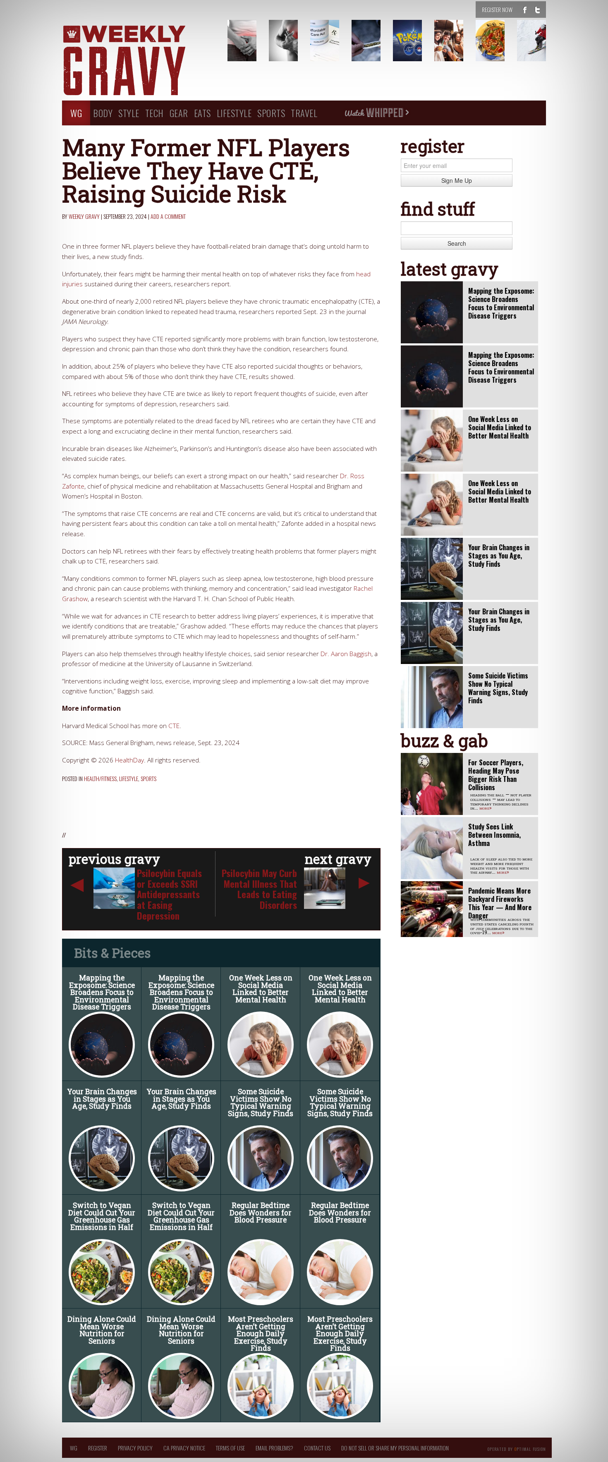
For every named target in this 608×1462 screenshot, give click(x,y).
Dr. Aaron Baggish (346, 654)
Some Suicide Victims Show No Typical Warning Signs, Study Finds (260, 1102)
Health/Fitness (100, 778)
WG (76, 113)
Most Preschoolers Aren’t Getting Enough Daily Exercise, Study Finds (260, 1333)
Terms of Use (230, 1447)
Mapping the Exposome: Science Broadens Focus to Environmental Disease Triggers (102, 992)
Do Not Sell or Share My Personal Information (395, 1447)
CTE (174, 725)
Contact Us (317, 1447)
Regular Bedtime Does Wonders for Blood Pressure (261, 1213)
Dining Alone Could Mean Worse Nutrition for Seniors (101, 1330)
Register (97, 1447)
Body (103, 113)
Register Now (497, 9)
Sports (271, 113)
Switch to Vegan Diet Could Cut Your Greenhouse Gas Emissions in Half (101, 1216)
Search (457, 243)
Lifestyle (234, 113)
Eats (202, 113)
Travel (304, 113)
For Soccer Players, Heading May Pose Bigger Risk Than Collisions (495, 774)
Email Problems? (274, 1447)
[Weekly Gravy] (138, 61)
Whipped (376, 113)
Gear (179, 113)
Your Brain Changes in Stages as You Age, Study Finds (102, 1099)
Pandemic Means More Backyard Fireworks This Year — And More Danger (499, 903)
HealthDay (129, 760)
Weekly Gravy (84, 216)
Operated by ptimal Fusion (517, 1448)
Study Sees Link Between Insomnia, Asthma (494, 835)
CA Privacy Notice (184, 1447)
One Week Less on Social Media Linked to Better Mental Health (260, 988)
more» (485, 807)
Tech (154, 113)
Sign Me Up (456, 180)
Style (128, 113)
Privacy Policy (135, 1447)
